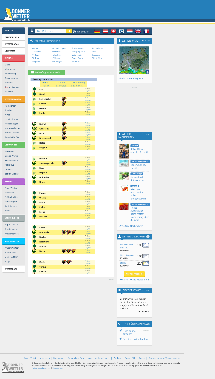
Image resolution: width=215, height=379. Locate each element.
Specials (8, 110)
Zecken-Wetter (11, 173)
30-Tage (35, 58)
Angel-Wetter (11, 188)
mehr (147, 40)
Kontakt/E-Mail (29, 358)
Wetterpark (11, 269)
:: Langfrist (76, 85)
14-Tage (35, 55)
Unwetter (10, 51)
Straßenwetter (11, 229)
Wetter (35, 48)
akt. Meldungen (58, 48)
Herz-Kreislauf (11, 160)
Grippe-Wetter (11, 155)
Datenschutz (58, 358)
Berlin (122, 262)
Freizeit (9, 181)
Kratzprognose (12, 233)
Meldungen (10, 69)
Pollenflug (9, 164)
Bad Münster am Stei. (126, 246)
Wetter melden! (134, 273)
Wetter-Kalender (12, 128)
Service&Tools (12, 241)
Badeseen (9, 192)
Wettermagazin (13, 99)
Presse (142, 358)
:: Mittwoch (61, 82)
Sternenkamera (12, 87)
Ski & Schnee (11, 205)
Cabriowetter (77, 55)
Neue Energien (11, 123)
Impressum (45, 358)
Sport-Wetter (97, 48)
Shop (7, 261)
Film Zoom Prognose (132, 78)
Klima (7, 114)
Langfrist (36, 61)
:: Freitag (44, 85)
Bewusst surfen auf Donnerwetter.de (165, 358)
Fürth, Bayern (126, 255)
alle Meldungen (140, 279)
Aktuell (9, 58)
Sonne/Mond (11, 252)
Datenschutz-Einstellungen (79, 358)
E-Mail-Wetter (11, 256)
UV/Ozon (9, 169)
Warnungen (57, 61)
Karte (125, 279)
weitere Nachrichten (132, 225)
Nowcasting (10, 73)
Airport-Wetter (11, 224)
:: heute (44, 82)
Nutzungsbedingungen (41, 368)
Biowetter (9, 151)
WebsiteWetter (12, 247)
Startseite (10, 30)
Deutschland (12, 37)
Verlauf (87, 98)
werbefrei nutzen (102, 358)
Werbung (118, 358)
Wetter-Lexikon (12, 132)
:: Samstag (61, 85)
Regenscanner (11, 78)
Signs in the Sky (12, 137)
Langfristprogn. (12, 119)
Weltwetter (82, 31)
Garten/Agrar (11, 201)
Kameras (9, 82)
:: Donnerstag (78, 82)
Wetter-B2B (130, 358)
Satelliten (9, 91)
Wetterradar (12, 44)
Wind (7, 210)
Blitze (7, 64)
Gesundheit (11, 144)
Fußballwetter (11, 197)
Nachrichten (10, 105)
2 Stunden (36, 51)
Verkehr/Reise (12, 218)
